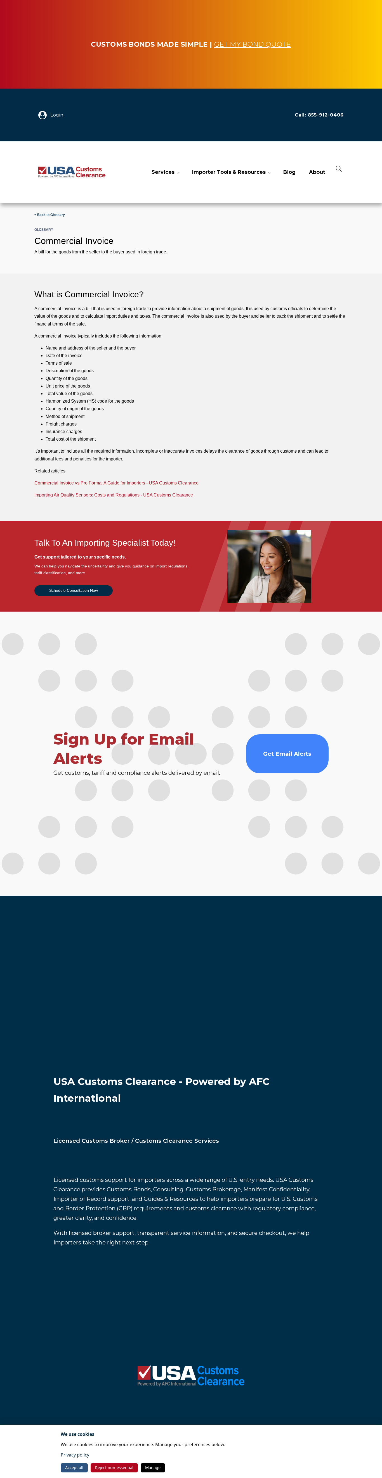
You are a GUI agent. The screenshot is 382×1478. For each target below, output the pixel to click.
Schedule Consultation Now (73, 590)
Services (163, 172)
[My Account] (44, 115)
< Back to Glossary (49, 215)
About (317, 172)
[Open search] (339, 172)
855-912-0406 (326, 115)
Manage (153, 1467)
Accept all (74, 1467)
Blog (289, 172)
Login (56, 115)
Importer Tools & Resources (229, 172)
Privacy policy (75, 1455)
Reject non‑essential (114, 1467)
